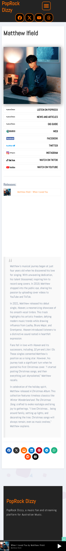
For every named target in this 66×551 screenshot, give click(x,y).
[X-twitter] (29, 17)
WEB (55, 131)
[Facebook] (19, 17)
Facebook (52, 138)
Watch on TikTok (49, 160)
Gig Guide (53, 124)
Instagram (52, 153)
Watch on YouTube (47, 167)
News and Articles (47, 117)
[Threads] (48, 17)
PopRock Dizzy (11, 6)
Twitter (53, 145)
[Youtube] (39, 17)
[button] (46, 6)
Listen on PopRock (47, 109)
